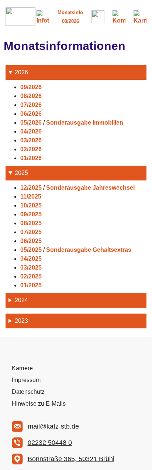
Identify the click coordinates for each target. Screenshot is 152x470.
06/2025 (31, 241)
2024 (21, 300)
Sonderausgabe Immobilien (84, 122)
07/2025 (31, 232)
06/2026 (31, 114)
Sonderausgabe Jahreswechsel (90, 188)
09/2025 (31, 214)
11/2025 (30, 196)
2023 (21, 321)
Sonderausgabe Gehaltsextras (88, 250)
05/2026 (31, 122)
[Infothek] (43, 16)
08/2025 (31, 223)
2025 (21, 173)
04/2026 (31, 131)
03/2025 (31, 267)
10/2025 (31, 205)
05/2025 (31, 250)
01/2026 (31, 158)
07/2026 (31, 105)
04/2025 (31, 259)
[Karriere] (140, 16)
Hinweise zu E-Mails (39, 403)
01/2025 (31, 285)
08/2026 (31, 96)
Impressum (26, 380)
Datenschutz (28, 392)
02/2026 (31, 149)
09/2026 (31, 87)
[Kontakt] (119, 16)
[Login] (97, 16)
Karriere (22, 368)
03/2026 (31, 140)
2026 (21, 72)
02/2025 (31, 276)
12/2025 (31, 188)
